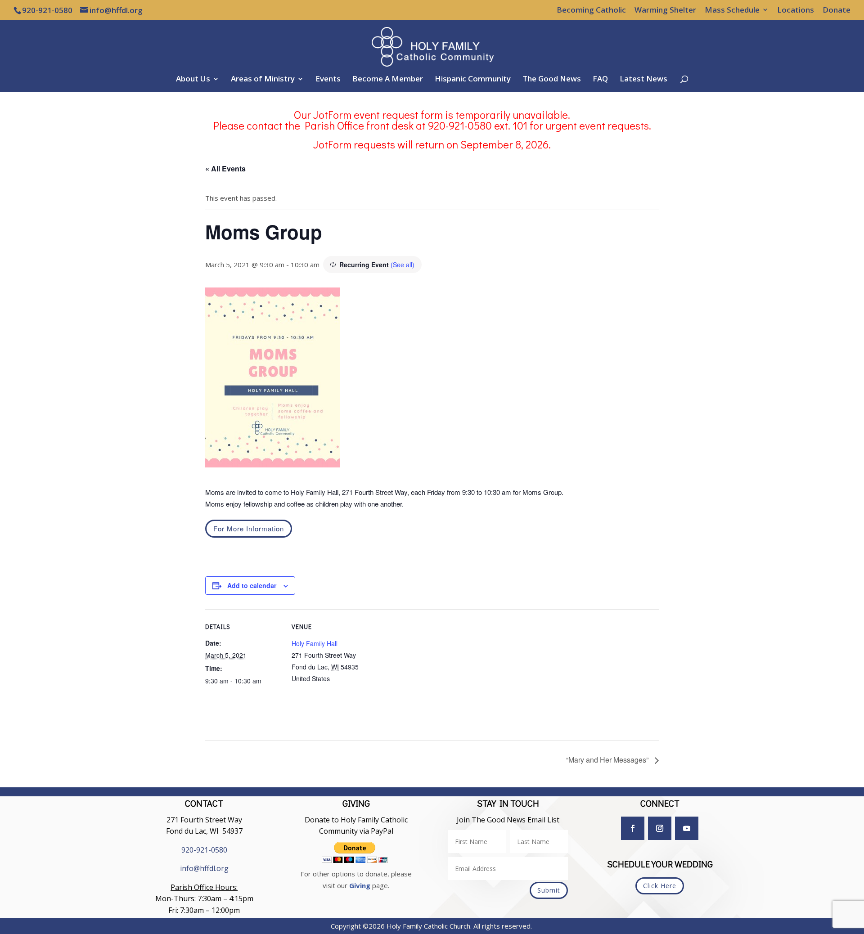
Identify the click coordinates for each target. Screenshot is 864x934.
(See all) (402, 264)
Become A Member (387, 80)
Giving (359, 885)
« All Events (225, 168)
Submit (548, 890)
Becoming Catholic (591, 10)
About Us (193, 80)
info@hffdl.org (204, 868)
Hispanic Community (473, 80)
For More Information (248, 528)
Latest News (643, 80)
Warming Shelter (665, 10)
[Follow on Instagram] (659, 828)
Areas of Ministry (263, 80)
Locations (795, 10)
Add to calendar (251, 585)
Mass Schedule (732, 10)
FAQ (600, 80)
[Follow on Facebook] (632, 828)
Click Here (659, 885)
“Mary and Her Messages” (608, 759)
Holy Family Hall (315, 643)
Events (328, 80)
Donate (836, 10)
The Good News (551, 80)
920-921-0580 (204, 850)
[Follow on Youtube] (686, 828)
